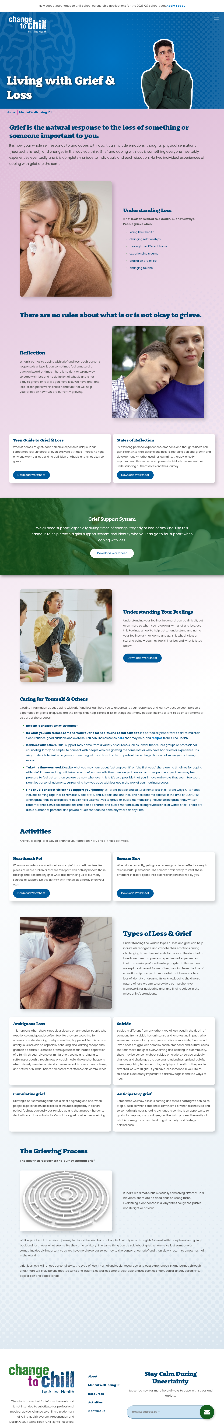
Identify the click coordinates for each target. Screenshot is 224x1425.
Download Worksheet (32, 475)
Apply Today (175, 6)
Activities (95, 1402)
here (120, 738)
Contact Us (96, 1411)
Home (11, 112)
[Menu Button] (216, 18)
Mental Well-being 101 (35, 112)
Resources (96, 1394)
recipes (157, 738)
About (92, 1376)
